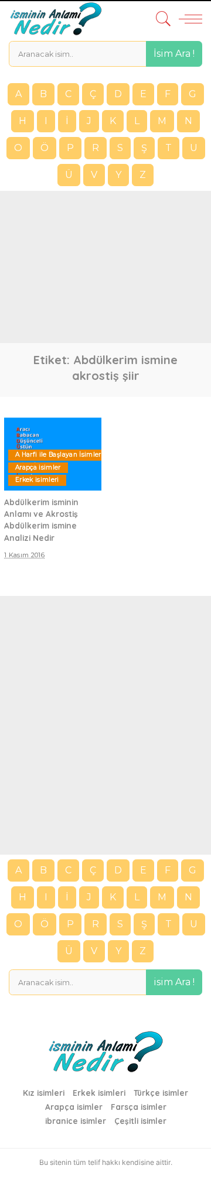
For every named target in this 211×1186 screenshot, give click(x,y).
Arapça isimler (38, 467)
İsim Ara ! (174, 53)
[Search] (160, 18)
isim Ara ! (174, 982)
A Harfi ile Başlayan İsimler (58, 454)
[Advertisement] (105, 267)
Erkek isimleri (37, 480)
